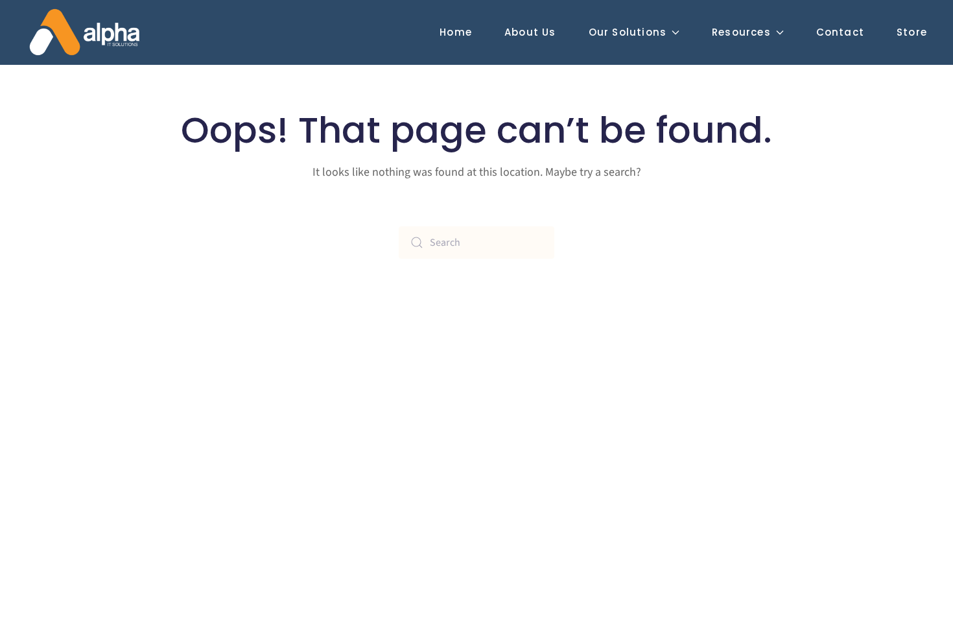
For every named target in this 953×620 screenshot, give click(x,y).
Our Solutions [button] (628, 32)
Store (912, 32)
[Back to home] (84, 32)
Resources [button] (741, 32)
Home (456, 32)
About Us (530, 32)
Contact (840, 32)
